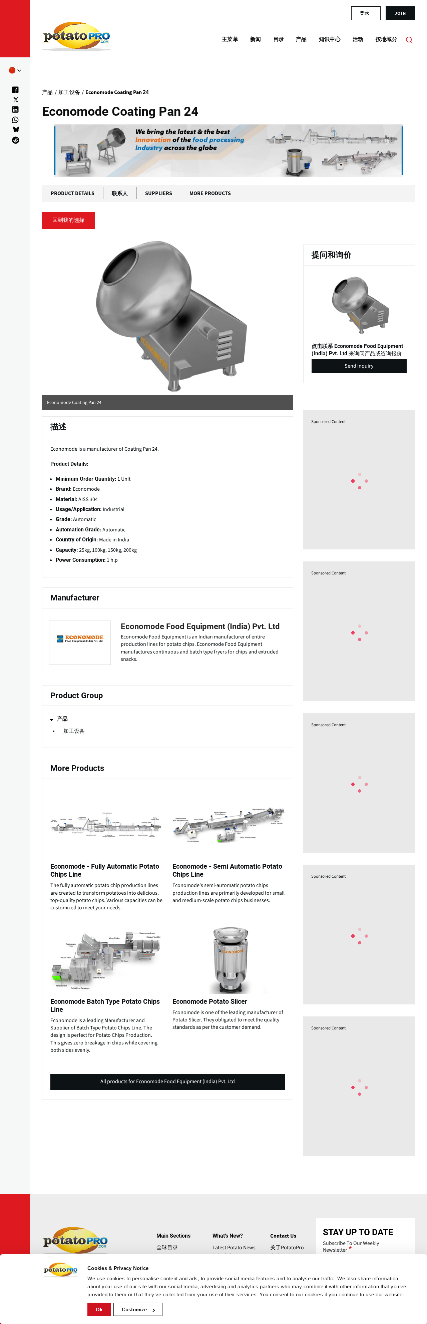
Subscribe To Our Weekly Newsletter (351, 1246)
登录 (365, 13)
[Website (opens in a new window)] (167, 316)
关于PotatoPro (287, 1247)
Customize (134, 1309)
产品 (62, 719)
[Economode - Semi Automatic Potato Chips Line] (228, 845)
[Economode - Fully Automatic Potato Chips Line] (106, 849)
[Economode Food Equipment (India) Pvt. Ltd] (167, 642)
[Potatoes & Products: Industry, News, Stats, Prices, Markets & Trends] (76, 39)
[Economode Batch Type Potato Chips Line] (106, 988)
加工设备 (74, 731)
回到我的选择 (68, 220)
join (400, 13)
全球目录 (167, 1247)
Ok (99, 1309)
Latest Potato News (234, 1247)
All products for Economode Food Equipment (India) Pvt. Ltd (167, 1084)
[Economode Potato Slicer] (228, 976)
